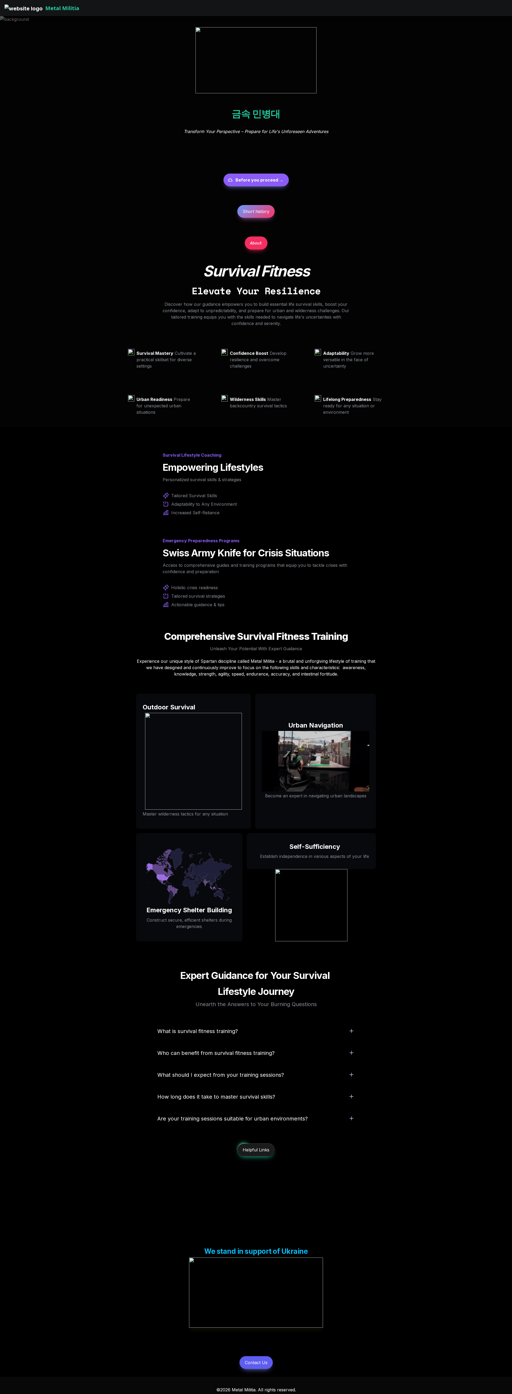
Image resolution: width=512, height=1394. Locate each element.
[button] (23, 8)
